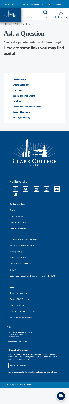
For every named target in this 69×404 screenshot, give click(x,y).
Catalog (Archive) (18, 228)
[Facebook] (15, 189)
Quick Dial (18, 101)
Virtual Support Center (31, 4)
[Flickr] (36, 189)
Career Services (17, 305)
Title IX (13, 270)
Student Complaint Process (22, 311)
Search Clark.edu (21, 112)
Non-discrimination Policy (22, 245)
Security (13, 287)
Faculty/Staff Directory (20, 299)
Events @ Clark (9, 4)
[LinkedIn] (15, 194)
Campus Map (19, 79)
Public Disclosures (18, 257)
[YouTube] (57, 189)
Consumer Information (20, 263)
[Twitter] (25, 189)
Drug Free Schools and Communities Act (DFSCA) (32, 276)
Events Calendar (21, 85)
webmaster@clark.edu (18, 341)
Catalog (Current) (18, 222)
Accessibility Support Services (23, 239)
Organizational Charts (24, 95)
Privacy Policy (16, 251)
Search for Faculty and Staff (27, 106)
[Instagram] (46, 189)
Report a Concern (54, 4)
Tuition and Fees (17, 204)
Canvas (13, 210)
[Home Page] (11, 14)
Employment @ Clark (19, 293)
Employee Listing (21, 117)
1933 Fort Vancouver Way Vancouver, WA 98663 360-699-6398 (20, 334)
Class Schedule (17, 216)
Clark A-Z (17, 90)
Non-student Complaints (21, 317)
